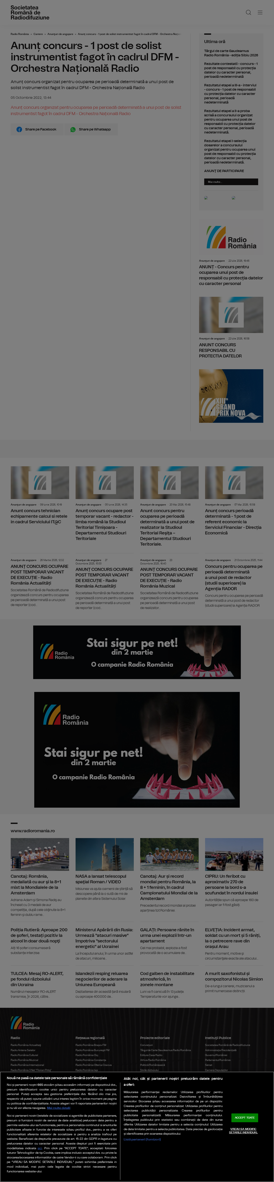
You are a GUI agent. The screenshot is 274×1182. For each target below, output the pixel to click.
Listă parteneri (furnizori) (142, 1139)
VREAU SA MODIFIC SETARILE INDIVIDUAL (243, 1131)
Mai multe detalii (58, 1108)
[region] (137, 1127)
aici (40, 1148)
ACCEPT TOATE (245, 1117)
